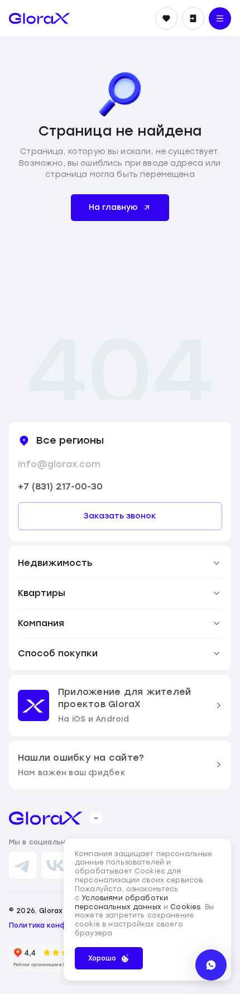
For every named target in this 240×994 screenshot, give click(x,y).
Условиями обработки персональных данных (121, 902)
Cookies (185, 907)
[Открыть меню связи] (211, 965)
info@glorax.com (59, 464)
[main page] (39, 18)
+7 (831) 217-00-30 (60, 486)
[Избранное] (166, 18)
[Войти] (193, 18)
